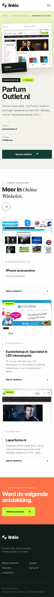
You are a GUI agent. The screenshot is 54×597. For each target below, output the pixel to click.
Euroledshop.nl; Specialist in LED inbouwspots (27, 353)
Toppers (33, 563)
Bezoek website (27, 154)
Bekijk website (27, 291)
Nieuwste (6, 568)
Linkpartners (8, 572)
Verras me (34, 568)
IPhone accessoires (20, 270)
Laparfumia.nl (16, 440)
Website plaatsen (18, 511)
